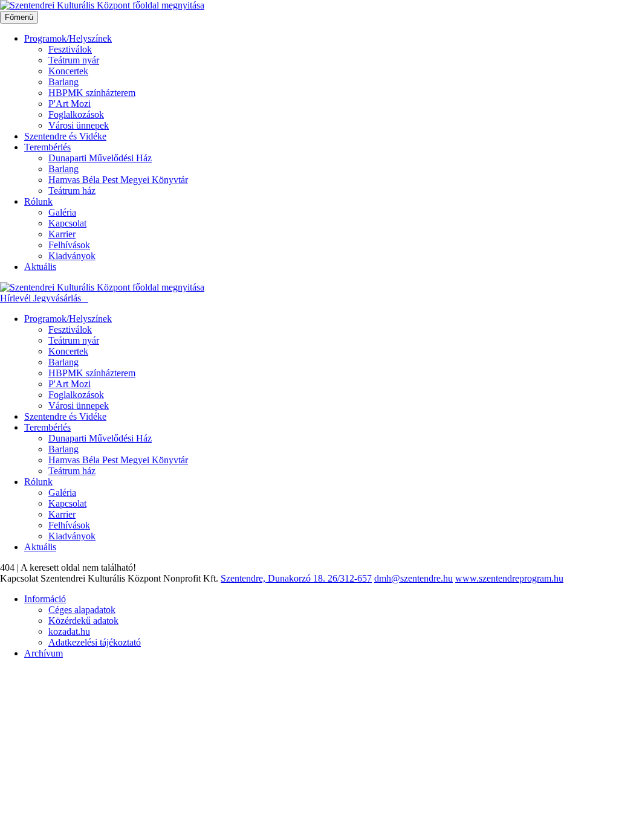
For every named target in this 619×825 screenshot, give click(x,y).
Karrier (62, 234)
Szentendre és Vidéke (65, 136)
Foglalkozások (76, 114)
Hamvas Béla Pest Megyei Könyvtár (118, 180)
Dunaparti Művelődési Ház (100, 158)
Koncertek (68, 71)
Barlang (63, 82)
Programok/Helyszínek (68, 38)
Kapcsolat (67, 223)
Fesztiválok (70, 49)
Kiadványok (72, 256)
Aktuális (40, 267)
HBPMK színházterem (91, 93)
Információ (45, 599)
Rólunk (38, 201)
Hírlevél (16, 298)
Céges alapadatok (81, 610)
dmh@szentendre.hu (413, 578)
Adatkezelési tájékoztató (94, 642)
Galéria (62, 212)
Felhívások (69, 245)
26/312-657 (350, 578)
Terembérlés (47, 147)
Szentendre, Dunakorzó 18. (274, 578)
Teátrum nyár (73, 60)
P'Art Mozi (69, 103)
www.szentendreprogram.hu (509, 578)
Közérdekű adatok (83, 620)
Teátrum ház (72, 190)
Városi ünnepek (78, 125)
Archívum (43, 653)
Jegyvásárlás (58, 298)
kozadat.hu (69, 631)
